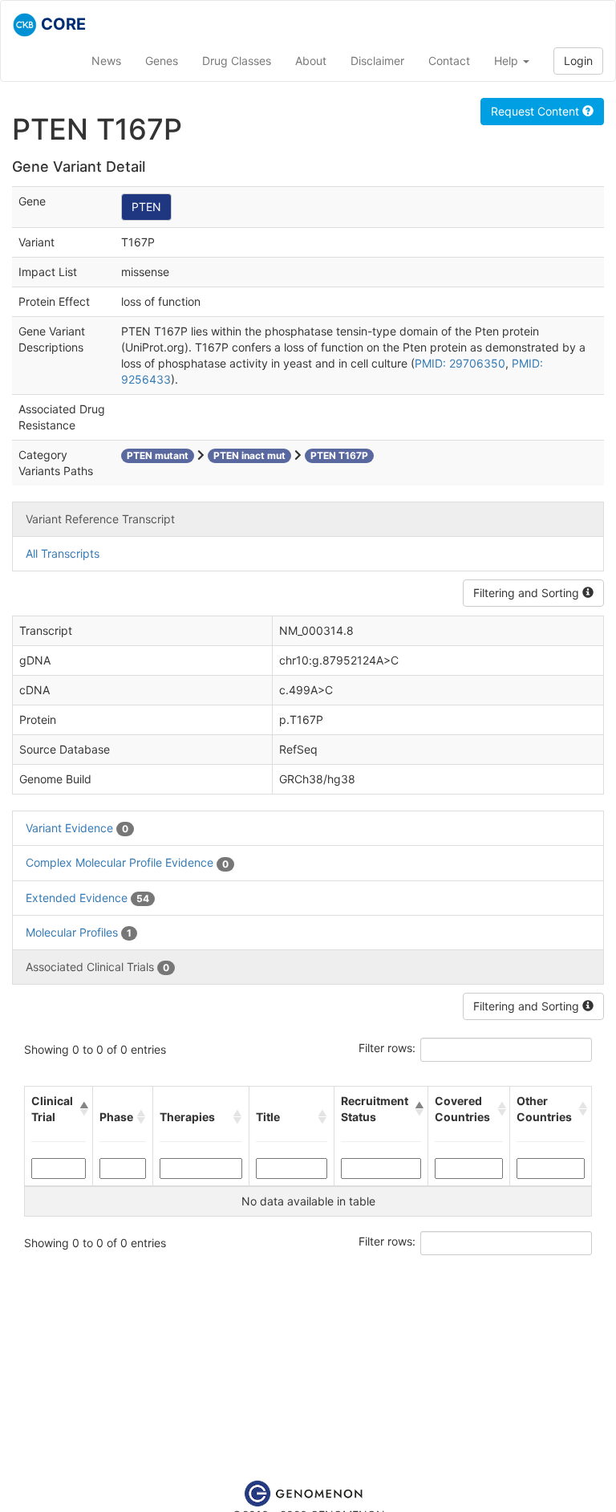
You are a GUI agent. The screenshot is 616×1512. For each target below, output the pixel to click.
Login (578, 60)
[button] (82, 1109)
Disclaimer (377, 60)
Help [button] (507, 60)
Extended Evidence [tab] (87, 897)
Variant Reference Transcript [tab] (100, 519)
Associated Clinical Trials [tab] (97, 966)
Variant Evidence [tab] (77, 828)
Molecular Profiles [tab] (79, 932)
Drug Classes (236, 60)
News (106, 60)
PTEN (146, 206)
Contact (449, 60)
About (310, 60)
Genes (161, 60)
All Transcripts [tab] (62, 553)
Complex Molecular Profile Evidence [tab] (127, 862)
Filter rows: (387, 1048)
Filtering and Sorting (527, 593)
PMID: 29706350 (460, 363)
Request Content (536, 111)
